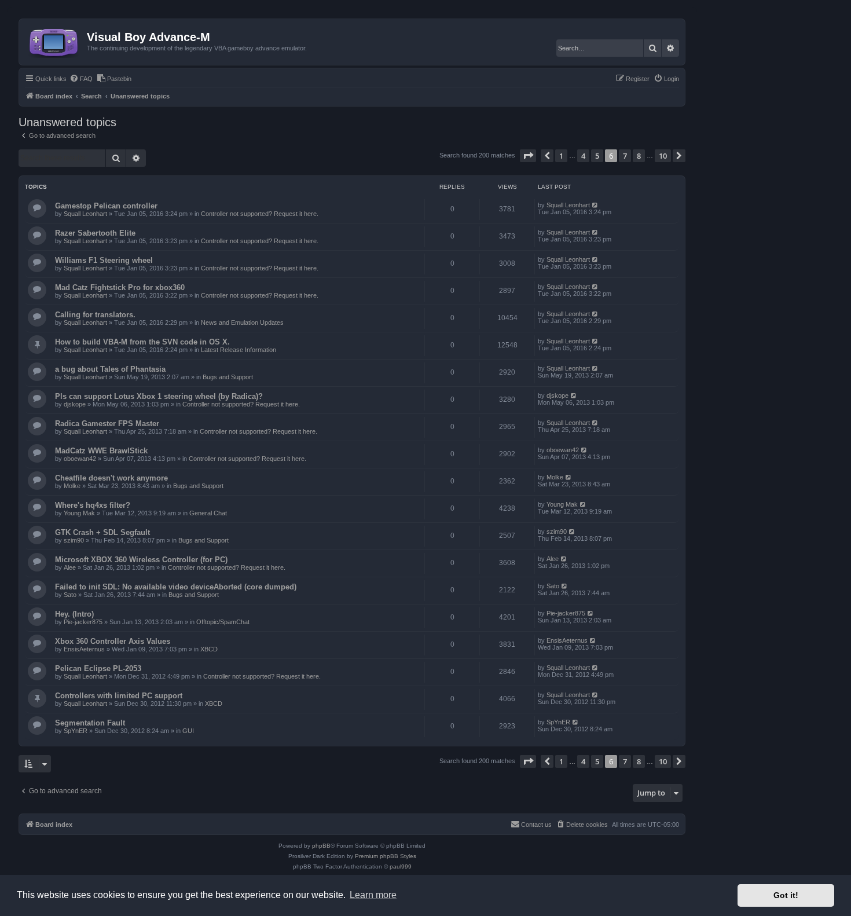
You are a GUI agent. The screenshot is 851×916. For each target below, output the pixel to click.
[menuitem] (81, 79)
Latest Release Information (238, 349)
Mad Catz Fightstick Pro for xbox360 (120, 287)
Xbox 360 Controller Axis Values (112, 641)
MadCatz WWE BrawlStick (101, 450)
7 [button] (625, 156)
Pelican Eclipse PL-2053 (98, 668)
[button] (528, 155)
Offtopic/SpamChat (223, 621)
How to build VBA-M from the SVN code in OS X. (142, 342)
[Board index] (54, 40)
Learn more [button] (373, 895)
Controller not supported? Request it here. (259, 213)
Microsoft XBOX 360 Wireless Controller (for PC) (141, 559)
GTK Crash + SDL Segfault (102, 532)
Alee (70, 567)
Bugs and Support (228, 376)
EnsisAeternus (84, 649)
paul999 (401, 866)
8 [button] (639, 156)
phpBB (321, 845)
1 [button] (561, 156)
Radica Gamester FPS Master (107, 423)
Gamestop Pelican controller (106, 205)
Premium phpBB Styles (385, 856)
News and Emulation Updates (242, 322)
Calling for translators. (95, 314)
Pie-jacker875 (83, 621)
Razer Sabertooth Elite (95, 233)
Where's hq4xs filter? (92, 505)
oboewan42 (80, 458)
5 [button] (597, 156)
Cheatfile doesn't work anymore (111, 478)
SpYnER (75, 730)
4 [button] (583, 156)
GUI (188, 730)
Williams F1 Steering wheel (104, 260)
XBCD (209, 649)
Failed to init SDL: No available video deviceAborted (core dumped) (175, 586)
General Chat (208, 513)
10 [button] (663, 156)
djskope (75, 404)
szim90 (74, 540)
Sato (70, 594)
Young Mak (79, 513)
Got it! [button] (785, 895)
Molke (72, 485)
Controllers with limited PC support (118, 695)
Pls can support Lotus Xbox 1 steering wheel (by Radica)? (159, 396)
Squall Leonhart (85, 213)
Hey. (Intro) (74, 614)
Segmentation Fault (90, 723)
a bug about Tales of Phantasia (110, 369)
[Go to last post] (595, 204)
